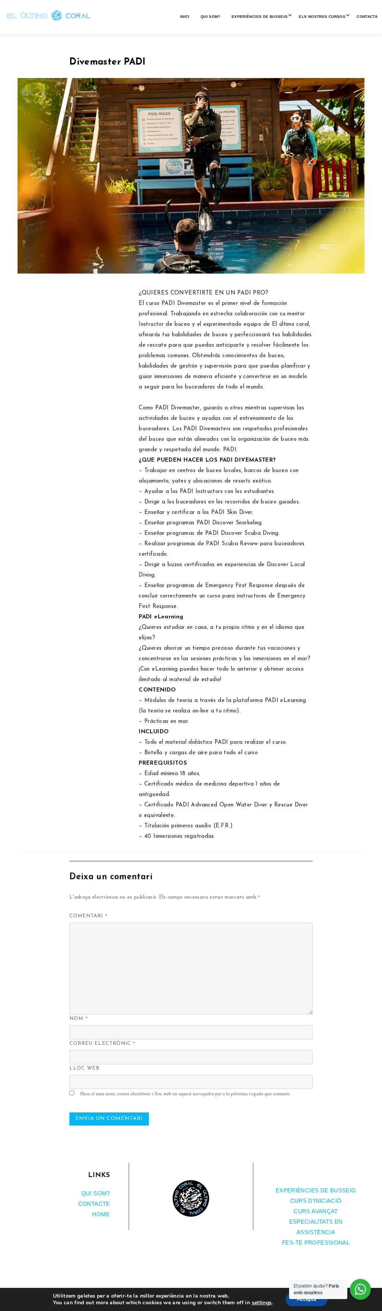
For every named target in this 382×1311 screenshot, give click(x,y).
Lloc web (84, 1068)
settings (262, 1302)
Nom (78, 1018)
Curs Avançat (316, 1211)
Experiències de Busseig (260, 17)
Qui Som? (210, 17)
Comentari (88, 915)
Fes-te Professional (316, 1242)
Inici (185, 17)
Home (101, 1214)
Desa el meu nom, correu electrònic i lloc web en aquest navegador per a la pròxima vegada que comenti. (185, 1093)
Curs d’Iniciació (316, 1201)
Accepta (306, 1299)
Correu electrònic (102, 1043)
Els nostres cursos (322, 17)
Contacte (94, 1204)
